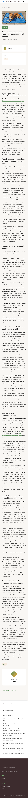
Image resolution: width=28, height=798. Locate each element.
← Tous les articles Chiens (9, 690)
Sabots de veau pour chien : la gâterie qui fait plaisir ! (13, 719)
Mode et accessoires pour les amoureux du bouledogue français (13, 709)
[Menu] (23, 1)
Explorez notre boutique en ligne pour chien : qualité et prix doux (14, 734)
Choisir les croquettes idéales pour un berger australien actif (13, 724)
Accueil (3, 7)
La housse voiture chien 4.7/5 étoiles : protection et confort (12, 714)
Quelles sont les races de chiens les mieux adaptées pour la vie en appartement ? (13, 729)
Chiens (8, 7)
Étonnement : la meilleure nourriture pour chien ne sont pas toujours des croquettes (13, 749)
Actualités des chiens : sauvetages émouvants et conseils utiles (13, 754)
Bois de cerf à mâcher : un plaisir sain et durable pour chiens (12, 739)
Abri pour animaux (11, 1)
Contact (3, 788)
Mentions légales (5, 786)
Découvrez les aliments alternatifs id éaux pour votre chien (13, 744)
